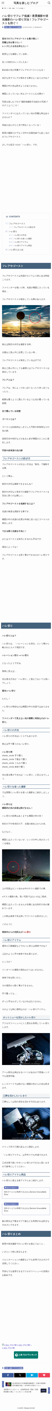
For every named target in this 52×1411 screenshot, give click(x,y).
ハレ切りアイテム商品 (23, 245)
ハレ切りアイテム (21, 241)
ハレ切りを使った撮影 (23, 238)
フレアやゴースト (17, 223)
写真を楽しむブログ (26, 3)
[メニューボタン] (3, 3)
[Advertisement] (26, 178)
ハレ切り (13, 231)
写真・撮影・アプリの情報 (13, 27)
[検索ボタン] (49, 3)
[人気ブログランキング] (26, 1357)
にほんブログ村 (8, 1347)
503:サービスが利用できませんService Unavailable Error (25, 1193)
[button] (8, 1375)
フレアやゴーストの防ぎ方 (24, 227)
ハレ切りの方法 (20, 235)
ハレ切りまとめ (16, 249)
